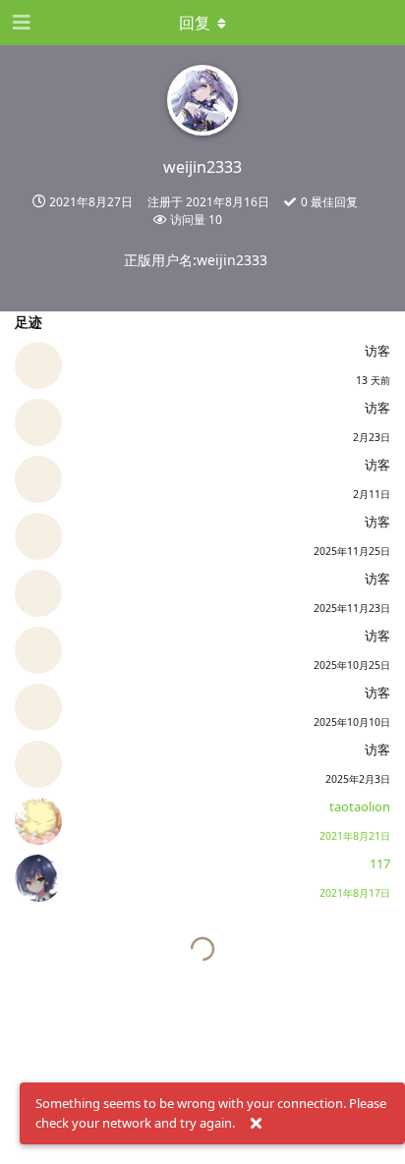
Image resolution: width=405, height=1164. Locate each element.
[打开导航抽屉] (19, 22)
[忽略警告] (255, 1123)
